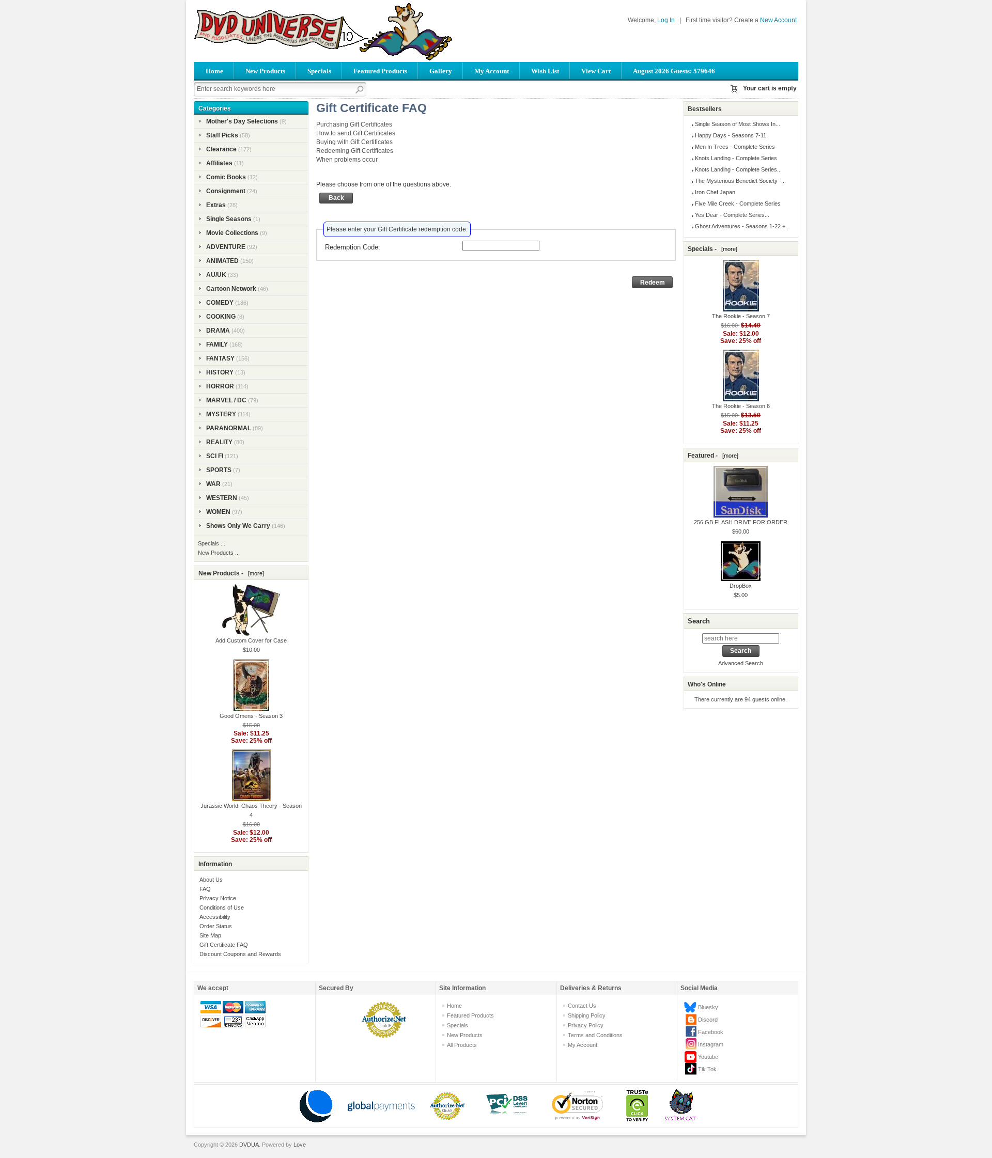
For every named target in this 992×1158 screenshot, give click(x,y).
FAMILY (217, 344)
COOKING (221, 316)
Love (299, 1144)
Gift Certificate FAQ (223, 945)
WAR (213, 484)
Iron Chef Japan (715, 192)
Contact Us (582, 1006)
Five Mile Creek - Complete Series (738, 203)
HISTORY (220, 372)
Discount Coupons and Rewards (240, 954)
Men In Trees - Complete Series (735, 147)
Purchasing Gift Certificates (354, 124)
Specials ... (211, 543)
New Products (265, 71)
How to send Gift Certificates (355, 133)
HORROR (220, 386)
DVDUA (249, 1144)
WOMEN (218, 511)
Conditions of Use (221, 907)
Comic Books (226, 177)
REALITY (219, 442)
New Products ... (219, 553)
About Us (211, 880)
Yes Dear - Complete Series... (732, 215)
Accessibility (214, 917)
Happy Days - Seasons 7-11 (730, 135)
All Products (462, 1045)
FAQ (205, 889)
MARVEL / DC (226, 400)
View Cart (596, 71)
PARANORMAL (228, 428)
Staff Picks (222, 135)
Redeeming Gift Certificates (354, 151)
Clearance (221, 149)
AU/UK (216, 274)
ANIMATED (222, 260)
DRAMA (218, 330)
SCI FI (214, 456)
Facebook (710, 1032)
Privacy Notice (217, 898)
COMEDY (220, 302)
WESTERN (221, 498)
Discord (708, 1019)
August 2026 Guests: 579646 (674, 71)
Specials (319, 71)
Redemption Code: (352, 247)
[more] (254, 573)
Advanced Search (740, 663)
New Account (778, 20)
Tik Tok (707, 1069)
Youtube (708, 1057)
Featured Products (380, 71)
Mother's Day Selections (242, 121)
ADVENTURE (225, 247)
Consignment (225, 191)
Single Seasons (229, 219)
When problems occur (347, 160)
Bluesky (708, 1007)
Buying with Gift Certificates (354, 142)
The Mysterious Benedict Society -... (740, 181)
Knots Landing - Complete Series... (738, 169)
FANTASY (220, 358)
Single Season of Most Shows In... (737, 124)
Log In (666, 20)
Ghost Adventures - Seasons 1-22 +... (742, 226)
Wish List (545, 71)
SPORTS (218, 470)
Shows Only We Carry (238, 525)
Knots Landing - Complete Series (736, 158)
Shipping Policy (587, 1015)
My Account (491, 71)
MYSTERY (221, 414)
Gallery (440, 71)
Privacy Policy (585, 1025)
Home (214, 71)
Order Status (215, 926)
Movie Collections (232, 233)
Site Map (210, 935)
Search (699, 621)
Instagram (710, 1044)
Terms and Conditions (595, 1035)
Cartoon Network (231, 288)
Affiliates (219, 163)
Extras (216, 205)
